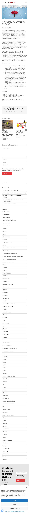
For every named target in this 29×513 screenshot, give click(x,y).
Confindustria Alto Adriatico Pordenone (13, 256)
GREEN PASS (6, 334)
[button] (27, 487)
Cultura (5, 267)
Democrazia (6, 287)
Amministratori (6, 217)
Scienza (5, 423)
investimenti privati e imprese (10, 348)
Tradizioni (5, 443)
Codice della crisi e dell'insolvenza (11, 248)
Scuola (4, 426)
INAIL (4, 340)
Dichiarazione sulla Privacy (16, 511)
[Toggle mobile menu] (26, 2)
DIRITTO (5, 289)
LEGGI (4, 362)
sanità (4, 420)
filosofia (5, 317)
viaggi (4, 457)
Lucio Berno (5, 99)
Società (5, 434)
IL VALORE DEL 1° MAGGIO (9, 204)
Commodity (6, 251)
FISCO (4, 320)
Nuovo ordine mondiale (9, 376)
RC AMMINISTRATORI (8, 404)
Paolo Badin (6, 379)
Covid (4, 264)
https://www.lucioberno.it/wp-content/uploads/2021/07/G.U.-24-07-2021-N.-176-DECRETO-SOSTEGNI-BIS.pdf (13, 95)
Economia (5, 301)
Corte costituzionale (8, 262)
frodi (4, 326)
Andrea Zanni (6, 223)
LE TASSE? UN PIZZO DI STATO (10, 190)
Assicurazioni (6, 225)
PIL (3, 384)
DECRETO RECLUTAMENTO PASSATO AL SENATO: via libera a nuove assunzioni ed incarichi (7, 133)
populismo (5, 395)
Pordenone (6, 398)
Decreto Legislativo (8, 284)
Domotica (5, 292)
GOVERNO (5, 331)
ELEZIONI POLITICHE (8, 306)
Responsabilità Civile (8, 415)
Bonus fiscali (6, 237)
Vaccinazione (6, 454)
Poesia (4, 390)
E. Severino (5, 295)
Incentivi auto (6, 342)
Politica (5, 392)
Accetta (14, 500)
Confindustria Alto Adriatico (10, 253)
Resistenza (5, 412)
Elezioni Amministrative (8, 303)
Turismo (5, 445)
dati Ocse (5, 276)
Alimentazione (6, 214)
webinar (5, 459)
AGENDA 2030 (6, 212)
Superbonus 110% (7, 440)
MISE (4, 367)
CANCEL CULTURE (7, 242)
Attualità (5, 228)
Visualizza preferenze (14, 508)
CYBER (4, 270)
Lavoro (4, 359)
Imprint (22, 511)
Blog (4, 234)
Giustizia (5, 328)
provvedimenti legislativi (9, 401)
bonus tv (5, 239)
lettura (4, 365)
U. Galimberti (6, 448)
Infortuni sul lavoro (7, 345)
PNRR (4, 387)
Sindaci (5, 431)
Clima (4, 245)
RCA (4, 406)
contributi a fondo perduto (9, 259)
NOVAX (5, 373)
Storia (4, 437)
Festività (5, 315)
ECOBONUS (6, 298)
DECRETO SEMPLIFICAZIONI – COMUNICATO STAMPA (21, 132)
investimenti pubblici (8, 351)
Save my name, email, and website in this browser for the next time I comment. (13, 169)
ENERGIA (5, 309)
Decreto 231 (6, 281)
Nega (14, 504)
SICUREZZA (6, 429)
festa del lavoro (7, 312)
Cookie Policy (7, 511)
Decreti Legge (19, 99)
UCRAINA (5, 451)
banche (5, 231)
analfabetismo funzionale (9, 220)
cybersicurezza (7, 273)
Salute (4, 418)
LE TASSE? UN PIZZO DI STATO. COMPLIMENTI (14, 193)
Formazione (6, 323)
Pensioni (5, 381)
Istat (4, 354)
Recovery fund (6, 409)
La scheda (5, 356)
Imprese (5, 337)
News (4, 370)
